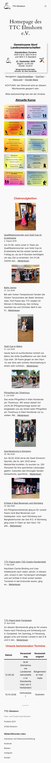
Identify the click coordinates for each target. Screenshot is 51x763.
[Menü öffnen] (45, 6)
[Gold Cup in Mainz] (25, 328)
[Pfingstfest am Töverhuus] (25, 379)
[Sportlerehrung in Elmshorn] (25, 433)
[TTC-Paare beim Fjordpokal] (25, 602)
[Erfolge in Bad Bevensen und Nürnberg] (25, 488)
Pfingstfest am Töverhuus (17, 392)
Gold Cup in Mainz (13, 346)
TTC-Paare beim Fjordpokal (18, 620)
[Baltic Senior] (25, 274)
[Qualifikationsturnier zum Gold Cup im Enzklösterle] (25, 217)
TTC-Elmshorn (19, 6)
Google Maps (31, 80)
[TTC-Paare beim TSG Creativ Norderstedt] (25, 544)
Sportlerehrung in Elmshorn (17, 451)
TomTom (39, 76)
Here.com (18, 80)
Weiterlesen (23, 261)
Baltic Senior (10, 287)
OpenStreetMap (25, 76)
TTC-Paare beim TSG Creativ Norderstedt (25, 562)
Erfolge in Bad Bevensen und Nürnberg (23, 503)
